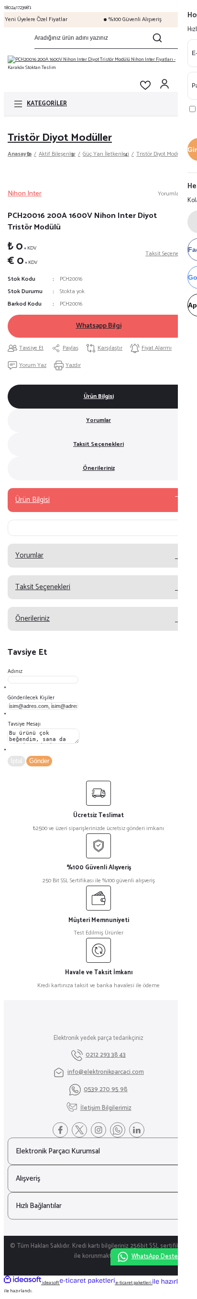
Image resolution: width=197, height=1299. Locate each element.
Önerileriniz (99, 468)
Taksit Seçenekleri (98, 444)
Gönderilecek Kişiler (31, 698)
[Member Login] (164, 85)
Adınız (15, 671)
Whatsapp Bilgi (98, 325)
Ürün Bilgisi (99, 396)
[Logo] (98, 64)
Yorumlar (98, 420)
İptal (16, 760)
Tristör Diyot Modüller (60, 138)
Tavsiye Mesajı (24, 724)
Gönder (39, 760)
